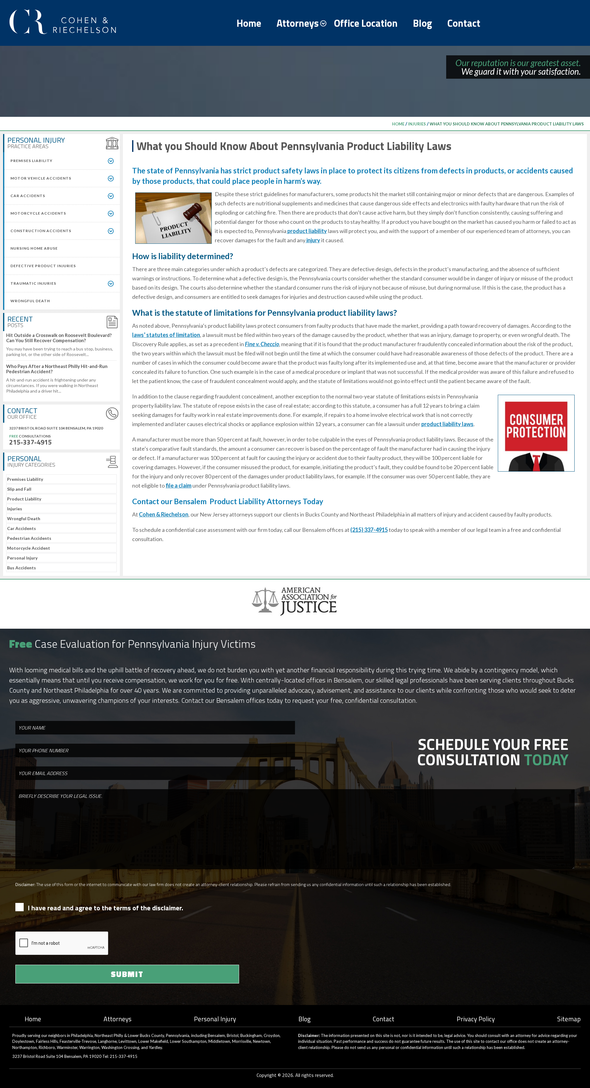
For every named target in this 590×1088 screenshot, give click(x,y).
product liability (306, 230)
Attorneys (298, 23)
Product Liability (24, 498)
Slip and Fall (19, 489)
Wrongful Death (23, 518)
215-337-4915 (30, 442)
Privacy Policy (476, 1019)
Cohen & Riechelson (163, 514)
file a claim (178, 485)
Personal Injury (22, 557)
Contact (463, 23)
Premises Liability (25, 479)
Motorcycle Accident (28, 548)
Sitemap (569, 1019)
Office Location (366, 23)
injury (312, 240)
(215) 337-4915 (369, 529)
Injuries (417, 123)
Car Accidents (21, 528)
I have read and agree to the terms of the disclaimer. (105, 908)
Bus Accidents (21, 567)
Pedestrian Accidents (29, 538)
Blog (422, 23)
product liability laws (447, 424)
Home (249, 23)
